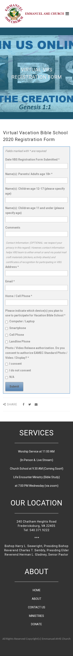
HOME (37, 590)
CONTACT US (36, 607)
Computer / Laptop (21, 321)
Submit (14, 386)
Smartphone (17, 328)
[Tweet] (29, 404)
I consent (15, 363)
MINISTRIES (36, 615)
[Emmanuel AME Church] (34, 13)
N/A (11, 377)
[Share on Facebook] (23, 404)
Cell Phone (16, 334)
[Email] (36, 404)
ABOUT (36, 598)
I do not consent (20, 370)
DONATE (36, 624)
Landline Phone (19, 341)
